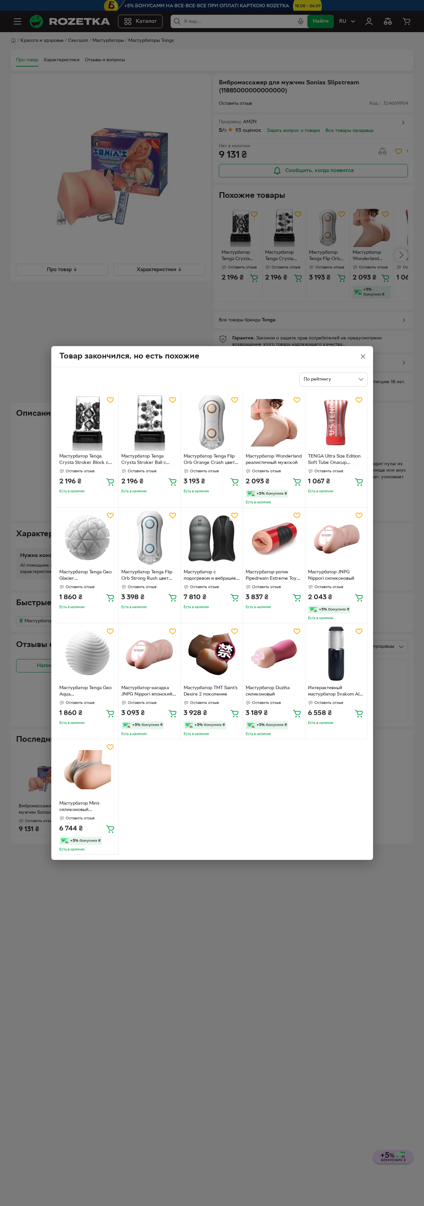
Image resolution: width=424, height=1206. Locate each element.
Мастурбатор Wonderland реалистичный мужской (274, 459)
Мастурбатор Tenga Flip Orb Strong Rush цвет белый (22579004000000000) (147, 576)
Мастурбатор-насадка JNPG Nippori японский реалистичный (146, 692)
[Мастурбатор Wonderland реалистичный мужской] (274, 423)
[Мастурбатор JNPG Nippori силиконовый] (336, 538)
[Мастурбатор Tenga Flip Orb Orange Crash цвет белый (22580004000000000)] (212, 423)
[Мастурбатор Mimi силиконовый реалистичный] (87, 770)
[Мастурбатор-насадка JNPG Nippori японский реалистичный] (149, 654)
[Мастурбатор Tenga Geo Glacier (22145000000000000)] (87, 538)
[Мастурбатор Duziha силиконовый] (274, 654)
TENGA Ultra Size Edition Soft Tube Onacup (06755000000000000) (334, 460)
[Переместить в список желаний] (110, 400)
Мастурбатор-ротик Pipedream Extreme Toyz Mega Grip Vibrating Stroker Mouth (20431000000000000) (272, 576)
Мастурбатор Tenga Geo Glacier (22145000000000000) (85, 576)
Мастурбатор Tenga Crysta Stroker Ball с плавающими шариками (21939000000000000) (147, 460)
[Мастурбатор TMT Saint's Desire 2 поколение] (212, 654)
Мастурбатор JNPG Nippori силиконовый (331, 575)
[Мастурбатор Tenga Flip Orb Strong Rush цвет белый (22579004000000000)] (149, 538)
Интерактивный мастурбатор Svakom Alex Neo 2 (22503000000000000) (336, 692)
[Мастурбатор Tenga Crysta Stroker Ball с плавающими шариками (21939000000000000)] (149, 423)
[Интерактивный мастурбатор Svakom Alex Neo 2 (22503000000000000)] (336, 654)
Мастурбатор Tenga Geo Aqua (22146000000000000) (85, 692)
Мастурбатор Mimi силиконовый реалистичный (79, 807)
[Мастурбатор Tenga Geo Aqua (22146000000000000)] (87, 654)
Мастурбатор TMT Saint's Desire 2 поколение (211, 691)
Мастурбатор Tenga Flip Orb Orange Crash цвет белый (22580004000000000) (210, 460)
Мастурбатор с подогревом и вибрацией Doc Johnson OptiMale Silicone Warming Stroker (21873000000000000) (211, 576)
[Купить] (110, 481)
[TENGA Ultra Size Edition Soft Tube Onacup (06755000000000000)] (336, 423)
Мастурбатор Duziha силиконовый (268, 691)
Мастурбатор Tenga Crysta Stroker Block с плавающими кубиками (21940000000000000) (85, 460)
